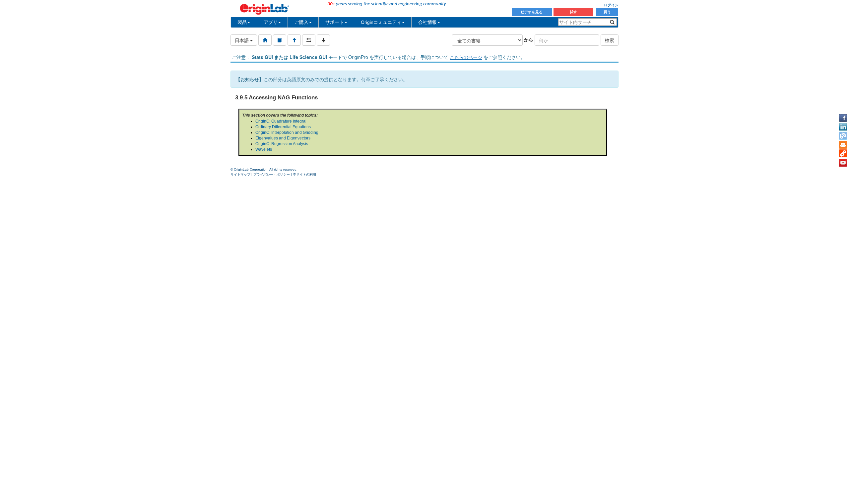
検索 (609, 40)
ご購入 (301, 22)
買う (607, 12)
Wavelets (263, 149)
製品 (242, 22)
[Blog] (843, 136)
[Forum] (843, 144)
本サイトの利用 (304, 174)
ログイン (611, 5)
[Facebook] (843, 118)
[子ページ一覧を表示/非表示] (323, 40)
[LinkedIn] (843, 127)
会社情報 (427, 22)
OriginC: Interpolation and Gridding (286, 132)
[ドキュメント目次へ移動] (265, 40)
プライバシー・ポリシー (271, 174)
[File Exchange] (843, 153)
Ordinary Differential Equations (283, 127)
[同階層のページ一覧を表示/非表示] (308, 40)
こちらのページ (466, 57)
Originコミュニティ (381, 22)
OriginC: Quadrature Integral (280, 121)
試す (573, 12)
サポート (334, 22)
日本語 (242, 40)
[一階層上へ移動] (294, 40)
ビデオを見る (532, 12)
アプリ (271, 22)
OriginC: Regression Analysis (281, 143)
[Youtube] (843, 162)
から (528, 39)
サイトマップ (240, 174)
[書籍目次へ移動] (279, 40)
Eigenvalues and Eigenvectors (282, 138)
